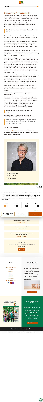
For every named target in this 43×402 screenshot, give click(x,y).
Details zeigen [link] (36, 210)
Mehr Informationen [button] (32, 322)
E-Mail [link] (8, 177)
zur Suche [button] (21, 249)
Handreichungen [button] (32, 291)
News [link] (11, 273)
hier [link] (26, 112)
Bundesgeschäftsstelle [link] (11, 267)
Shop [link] (29, 116)
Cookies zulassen (35, 213)
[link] (37, 187)
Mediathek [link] (10, 271)
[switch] (16, 206)
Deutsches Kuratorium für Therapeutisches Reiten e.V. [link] (19, 332)
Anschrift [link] (11, 269)
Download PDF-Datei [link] (21, 222)
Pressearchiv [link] (11, 278)
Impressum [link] (13, 328)
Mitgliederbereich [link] (14, 130)
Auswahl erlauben (21, 213)
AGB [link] (29, 328)
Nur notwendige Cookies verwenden (8, 214)
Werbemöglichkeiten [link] (10, 280)
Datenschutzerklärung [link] (22, 328)
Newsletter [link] (10, 276)
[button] (21, 6)
